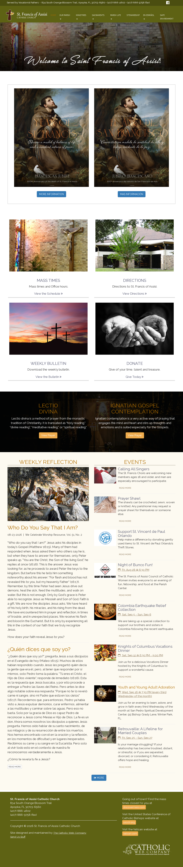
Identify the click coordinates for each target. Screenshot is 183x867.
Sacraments (98, 15)
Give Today (134, 377)
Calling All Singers (133, 469)
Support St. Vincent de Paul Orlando (141, 533)
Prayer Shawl (129, 498)
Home (53, 15)
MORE (100, 777)
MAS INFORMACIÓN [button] (131, 194)
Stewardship (133, 15)
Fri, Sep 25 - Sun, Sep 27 (136, 737)
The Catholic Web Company (69, 832)
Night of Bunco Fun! (135, 565)
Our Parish (65, 15)
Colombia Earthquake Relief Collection (142, 608)
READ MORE (15, 766)
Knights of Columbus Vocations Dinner (145, 648)
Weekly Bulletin (48, 363)
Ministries (81, 15)
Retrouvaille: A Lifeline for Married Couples (140, 731)
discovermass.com (134, 807)
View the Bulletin (48, 377)
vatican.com (130, 833)
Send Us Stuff (17, 836)
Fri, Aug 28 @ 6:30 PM (135, 569)
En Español (148, 15)
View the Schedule (47, 293)
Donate (135, 363)
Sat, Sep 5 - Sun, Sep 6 (136, 614)
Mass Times (48, 280)
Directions (134, 280)
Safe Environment (167, 17)
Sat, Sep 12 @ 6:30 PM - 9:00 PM (142, 655)
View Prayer (48, 435)
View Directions (133, 293)
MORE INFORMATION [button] (51, 194)
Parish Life (115, 15)
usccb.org (129, 822)
